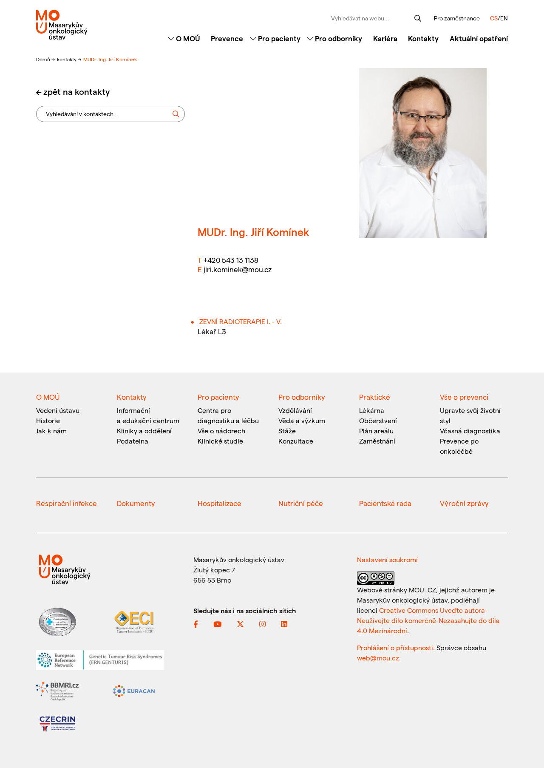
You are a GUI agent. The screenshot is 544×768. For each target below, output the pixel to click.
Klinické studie (220, 441)
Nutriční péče (300, 503)
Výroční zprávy (464, 503)
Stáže (287, 431)
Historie (48, 420)
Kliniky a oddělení (144, 431)
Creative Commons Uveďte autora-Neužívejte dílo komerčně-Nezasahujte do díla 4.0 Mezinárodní (428, 620)
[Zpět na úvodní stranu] (90, 25)
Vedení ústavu (57, 410)
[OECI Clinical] (134, 621)
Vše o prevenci (464, 397)
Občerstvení (378, 420)
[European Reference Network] (100, 659)
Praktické (374, 397)
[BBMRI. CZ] (57, 690)
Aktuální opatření (479, 38)
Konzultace (295, 441)
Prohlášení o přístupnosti (395, 647)
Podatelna (132, 441)
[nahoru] (525, 743)
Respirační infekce (66, 503)
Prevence (227, 38)
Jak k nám (51, 431)
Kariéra (385, 38)
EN (504, 18)
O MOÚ (187, 38)
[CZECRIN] (57, 723)
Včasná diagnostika (470, 431)
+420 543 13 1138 (231, 260)
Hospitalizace (219, 503)
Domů (43, 59)
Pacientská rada (385, 503)
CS (494, 18)
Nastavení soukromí (387, 559)
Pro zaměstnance (457, 18)
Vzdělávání (295, 410)
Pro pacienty (278, 38)
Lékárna (371, 410)
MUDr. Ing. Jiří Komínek (110, 59)
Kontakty (423, 38)
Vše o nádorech (221, 431)
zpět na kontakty (76, 91)
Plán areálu (376, 431)
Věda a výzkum (301, 420)
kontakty (67, 59)
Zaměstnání (377, 441)
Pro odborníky (337, 38)
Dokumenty (136, 503)
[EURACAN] (134, 690)
